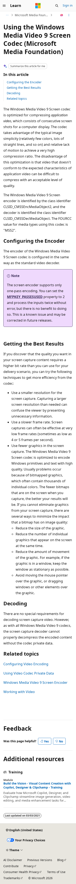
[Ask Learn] (61, 15)
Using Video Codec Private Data (28, 673)
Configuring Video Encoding (25, 664)
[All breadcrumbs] (7, 15)
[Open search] (57, 5)
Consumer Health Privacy (21, 872)
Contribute (11, 866)
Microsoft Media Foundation (32, 15)
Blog (60, 860)
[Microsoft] (38, 5)
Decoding (13, 93)
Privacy (29, 866)
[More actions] (69, 15)
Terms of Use (56, 872)
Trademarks (11, 878)
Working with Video (19, 691)
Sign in (68, 5)
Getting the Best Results (24, 88)
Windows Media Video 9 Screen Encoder (35, 682)
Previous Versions (39, 860)
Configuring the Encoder (24, 82)
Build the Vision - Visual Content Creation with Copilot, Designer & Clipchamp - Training (37, 785)
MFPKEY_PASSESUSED (25, 296)
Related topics (17, 99)
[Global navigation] (4, 5)
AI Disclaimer (12, 860)
